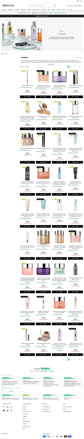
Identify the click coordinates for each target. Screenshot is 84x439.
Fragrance (10, 9)
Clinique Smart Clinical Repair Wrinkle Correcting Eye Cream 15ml (43, 279)
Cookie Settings (26, 421)
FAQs (24, 428)
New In (53, 9)
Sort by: (21, 66)
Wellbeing (43, 9)
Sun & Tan (69, 9)
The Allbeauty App (47, 411)
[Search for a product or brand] (54, 5)
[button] (70, 5)
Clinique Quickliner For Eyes (27, 85)
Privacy (64, 409)
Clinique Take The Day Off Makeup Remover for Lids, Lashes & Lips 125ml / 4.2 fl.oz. (59, 345)
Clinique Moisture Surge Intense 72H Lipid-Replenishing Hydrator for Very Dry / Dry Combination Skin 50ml (27, 280)
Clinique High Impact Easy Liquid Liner (43, 149)
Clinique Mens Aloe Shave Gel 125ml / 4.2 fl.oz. (75, 278)
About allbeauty (46, 406)
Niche (63, 9)
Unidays (24, 423)
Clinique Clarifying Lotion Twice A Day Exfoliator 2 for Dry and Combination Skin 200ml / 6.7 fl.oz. (59, 150)
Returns (24, 409)
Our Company (46, 409)
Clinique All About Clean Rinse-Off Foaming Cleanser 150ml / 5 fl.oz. (27, 313)
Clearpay (25, 416)
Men (49, 9)
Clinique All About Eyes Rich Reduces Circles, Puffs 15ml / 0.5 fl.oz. (43, 183)
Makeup (29, 9)
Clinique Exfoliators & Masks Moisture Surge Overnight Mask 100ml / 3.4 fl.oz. (27, 215)
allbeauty (6, 433)
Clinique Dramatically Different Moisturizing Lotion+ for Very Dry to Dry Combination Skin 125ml (27, 118)
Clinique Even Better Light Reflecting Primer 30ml (43, 312)
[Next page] (81, 66)
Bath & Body (36, 9)
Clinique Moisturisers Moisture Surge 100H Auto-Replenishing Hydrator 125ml (75, 247)
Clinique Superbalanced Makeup (27, 148)
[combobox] (42, 5)
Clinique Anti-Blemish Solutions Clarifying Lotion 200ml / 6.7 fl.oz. (59, 117)
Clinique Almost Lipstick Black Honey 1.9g (27, 344)
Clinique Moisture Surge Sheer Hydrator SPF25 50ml (59, 312)
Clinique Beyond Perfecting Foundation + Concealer (59, 246)
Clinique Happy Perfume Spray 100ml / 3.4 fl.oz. (75, 117)
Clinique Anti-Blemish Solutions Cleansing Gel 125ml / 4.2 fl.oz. (43, 214)
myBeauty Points (26, 411)
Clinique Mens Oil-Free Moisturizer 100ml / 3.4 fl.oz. (75, 182)
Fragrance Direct (26, 426)
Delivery (24, 406)
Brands (4, 9)
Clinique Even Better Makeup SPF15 (43, 246)
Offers (58, 9)
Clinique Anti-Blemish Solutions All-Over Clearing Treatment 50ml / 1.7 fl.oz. (75, 150)
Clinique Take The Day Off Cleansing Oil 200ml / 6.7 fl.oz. (75, 344)
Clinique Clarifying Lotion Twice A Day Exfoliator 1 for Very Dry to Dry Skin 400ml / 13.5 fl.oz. (75, 215)
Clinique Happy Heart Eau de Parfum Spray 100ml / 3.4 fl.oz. (59, 214)
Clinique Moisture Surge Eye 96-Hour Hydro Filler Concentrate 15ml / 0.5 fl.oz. (75, 313)
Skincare (17, 9)
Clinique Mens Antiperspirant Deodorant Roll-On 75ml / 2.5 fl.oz (27, 183)
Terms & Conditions (67, 406)
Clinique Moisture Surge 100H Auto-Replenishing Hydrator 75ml (43, 86)
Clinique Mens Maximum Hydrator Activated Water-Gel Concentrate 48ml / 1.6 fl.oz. (59, 183)
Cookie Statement (67, 411)
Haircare (23, 9)
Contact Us (25, 414)
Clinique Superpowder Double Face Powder (43, 117)
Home (2, 53)
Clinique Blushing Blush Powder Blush (43, 344)
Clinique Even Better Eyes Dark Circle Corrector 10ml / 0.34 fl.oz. (27, 246)
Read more (51, 64)
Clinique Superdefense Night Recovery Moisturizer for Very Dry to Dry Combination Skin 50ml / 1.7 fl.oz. (59, 280)
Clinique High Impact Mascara (75, 85)
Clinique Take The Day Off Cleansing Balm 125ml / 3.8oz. (59, 86)
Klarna (24, 419)
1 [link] (68, 66)
